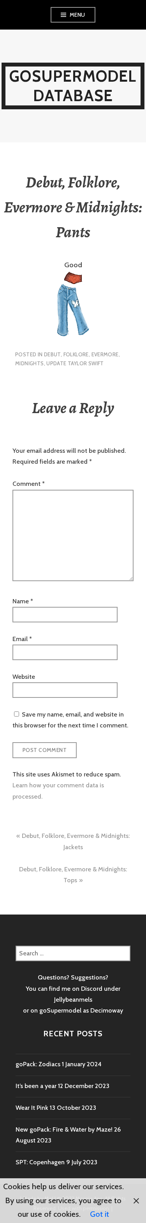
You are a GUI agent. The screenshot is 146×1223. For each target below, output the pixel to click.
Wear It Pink (32, 1107)
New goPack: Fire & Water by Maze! (64, 1129)
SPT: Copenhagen (40, 1162)
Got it (99, 1214)
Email (22, 639)
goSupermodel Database (72, 86)
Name (22, 601)
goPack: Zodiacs (38, 1064)
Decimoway (106, 1010)
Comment (28, 483)
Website (23, 676)
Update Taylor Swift (75, 363)
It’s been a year (36, 1086)
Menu (77, 14)
